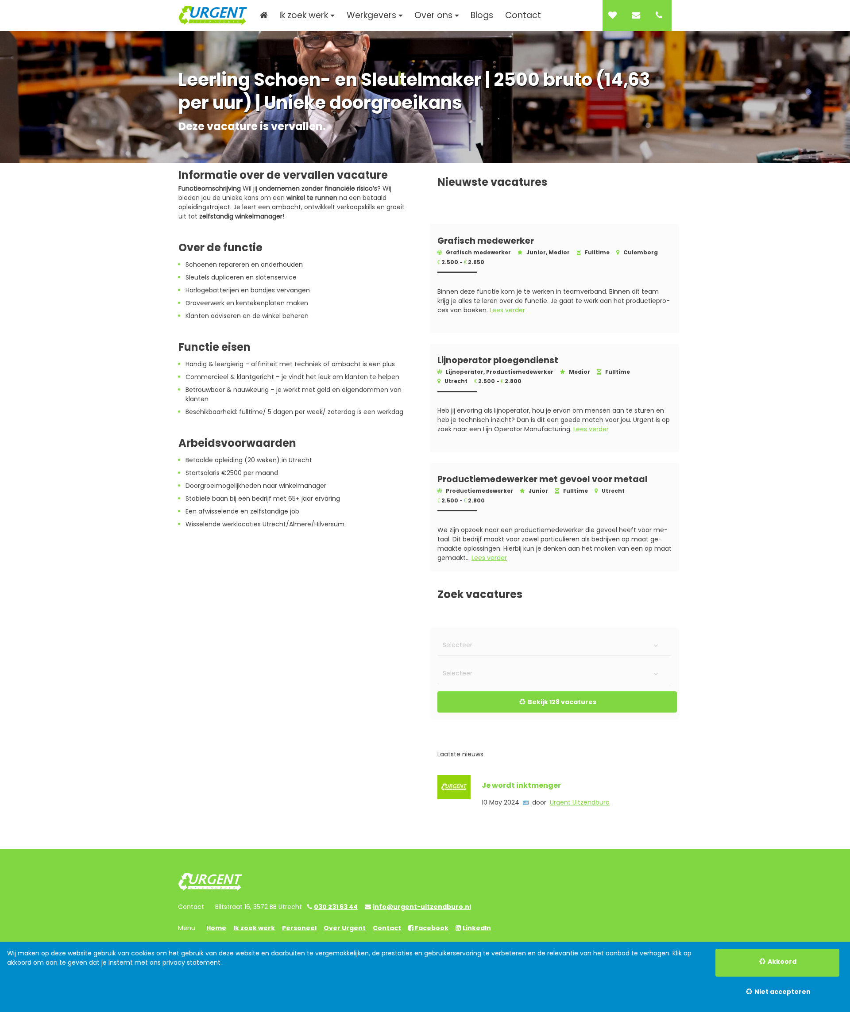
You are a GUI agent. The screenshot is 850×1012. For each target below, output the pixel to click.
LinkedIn (477, 928)
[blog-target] (454, 795)
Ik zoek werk (254, 928)
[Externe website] (637, 15)
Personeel (299, 928)
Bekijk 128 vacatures (562, 702)
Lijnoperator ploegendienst (497, 360)
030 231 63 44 (336, 906)
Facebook (430, 928)
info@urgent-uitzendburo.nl (422, 906)
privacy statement (191, 962)
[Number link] (661, 15)
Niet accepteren (782, 991)
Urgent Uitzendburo (580, 802)
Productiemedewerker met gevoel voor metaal (542, 480)
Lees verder (507, 310)
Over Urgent (345, 928)
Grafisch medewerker (485, 241)
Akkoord (782, 961)
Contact (387, 928)
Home (216, 928)
